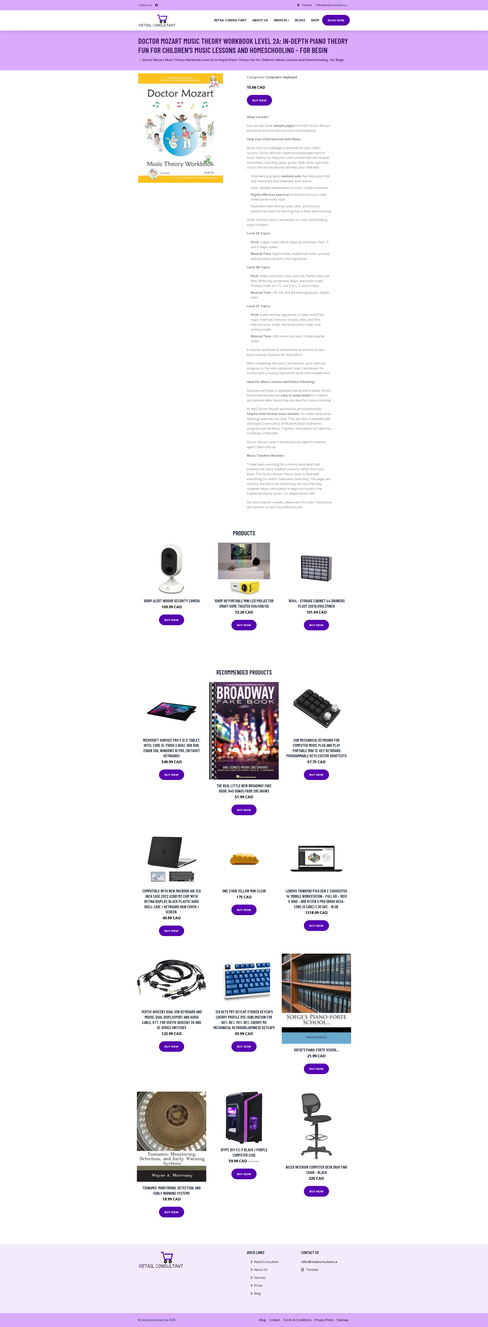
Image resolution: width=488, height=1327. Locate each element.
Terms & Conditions (297, 1320)
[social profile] (156, 5)
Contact (274, 1320)
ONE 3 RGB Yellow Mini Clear (244, 890)
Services (260, 1278)
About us (260, 20)
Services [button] (280, 20)
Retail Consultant (230, 20)
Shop (315, 20)
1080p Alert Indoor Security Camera (172, 600)
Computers (274, 77)
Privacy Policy (324, 1320)
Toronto (307, 5)
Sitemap (342, 1320)
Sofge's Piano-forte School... (316, 1049)
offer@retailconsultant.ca (331, 5)
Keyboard (290, 77)
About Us (260, 1270)
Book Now (336, 20)
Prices (258, 1285)
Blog (257, 1293)
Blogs (300, 20)
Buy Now (259, 100)
